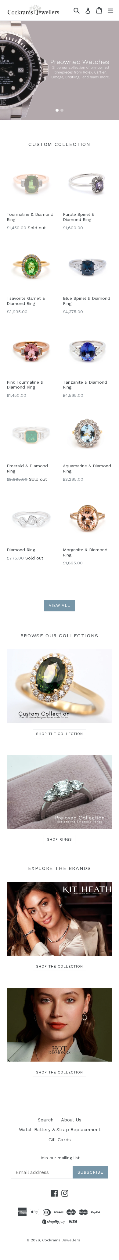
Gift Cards (60, 1139)
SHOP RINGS (59, 839)
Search (45, 1120)
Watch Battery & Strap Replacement (59, 1129)
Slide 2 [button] (61, 110)
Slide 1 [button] (57, 110)
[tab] (57, 110)
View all (59, 605)
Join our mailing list (59, 1157)
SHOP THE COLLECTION (59, 734)
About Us (71, 1120)
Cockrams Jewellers (61, 1240)
